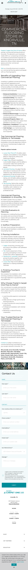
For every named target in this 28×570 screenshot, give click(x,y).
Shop (5, 534)
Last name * (5, 393)
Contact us (4, 342)
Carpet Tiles (7, 160)
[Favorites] (22, 3)
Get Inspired (7, 541)
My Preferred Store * (7, 447)
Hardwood (6, 256)
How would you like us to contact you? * (12, 408)
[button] (19, 3)
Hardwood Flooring (9, 176)
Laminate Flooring (8, 169)
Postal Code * (5, 437)
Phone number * (6, 418)
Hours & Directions (14, 504)
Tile (4, 251)
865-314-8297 (14, 11)
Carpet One (4, 17)
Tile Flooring (7, 183)
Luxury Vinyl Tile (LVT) (9, 153)
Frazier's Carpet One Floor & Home (11, 50)
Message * (4, 457)
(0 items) (25, 2)
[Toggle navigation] (2, 3)
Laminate (14, 256)
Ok (14, 564)
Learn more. (20, 562)
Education (6, 547)
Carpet (5, 245)
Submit (14, 485)
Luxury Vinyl (6, 261)
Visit (2, 68)
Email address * (6, 428)
